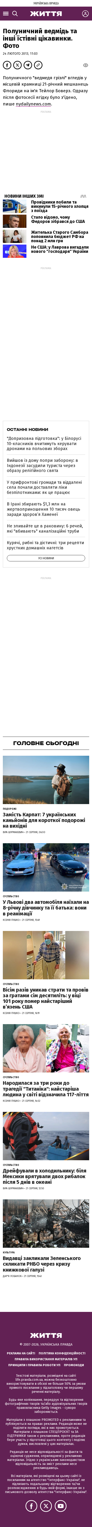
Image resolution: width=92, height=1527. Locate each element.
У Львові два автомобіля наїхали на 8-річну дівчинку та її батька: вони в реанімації (46, 908)
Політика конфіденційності (62, 1353)
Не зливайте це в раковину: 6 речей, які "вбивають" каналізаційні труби (45, 528)
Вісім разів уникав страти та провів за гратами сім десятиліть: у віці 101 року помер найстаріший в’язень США (45, 998)
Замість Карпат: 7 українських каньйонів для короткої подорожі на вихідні (44, 820)
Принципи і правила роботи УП (34, 1365)
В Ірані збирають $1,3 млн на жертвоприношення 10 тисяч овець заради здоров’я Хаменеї (43, 509)
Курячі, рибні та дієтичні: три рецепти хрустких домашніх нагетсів (45, 545)
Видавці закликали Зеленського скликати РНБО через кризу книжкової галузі (42, 1264)
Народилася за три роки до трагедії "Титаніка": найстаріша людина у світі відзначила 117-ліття (46, 1088)
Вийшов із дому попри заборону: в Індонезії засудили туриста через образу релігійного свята (42, 465)
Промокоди (74, 1365)
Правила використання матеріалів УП (46, 1359)
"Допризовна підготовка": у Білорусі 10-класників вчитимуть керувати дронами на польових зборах (44, 443)
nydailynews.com (33, 104)
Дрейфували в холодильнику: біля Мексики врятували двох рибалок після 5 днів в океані (44, 1176)
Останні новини (27, 429)
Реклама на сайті (21, 1353)
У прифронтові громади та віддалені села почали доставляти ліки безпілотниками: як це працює (44, 487)
